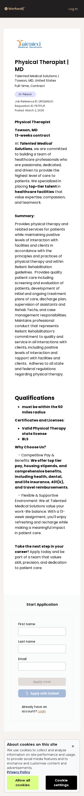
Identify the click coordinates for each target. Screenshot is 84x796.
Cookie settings (61, 782)
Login (42, 711)
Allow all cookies (22, 782)
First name (26, 624)
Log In (73, 9)
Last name (26, 641)
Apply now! (42, 682)
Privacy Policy (18, 772)
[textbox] (42, 351)
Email (22, 659)
